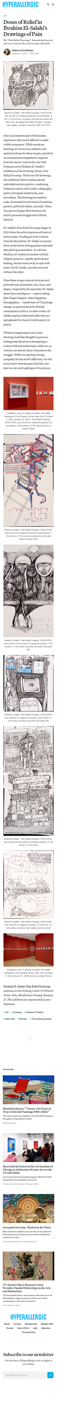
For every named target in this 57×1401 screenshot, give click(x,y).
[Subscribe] (50, 1375)
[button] (31, 1324)
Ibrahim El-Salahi (34, 1012)
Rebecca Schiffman (22, 50)
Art (5, 16)
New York (10, 1019)
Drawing (17, 1012)
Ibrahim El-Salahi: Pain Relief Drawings (26, 986)
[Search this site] (48, 4)
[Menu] (53, 4)
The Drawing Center (41, 1019)
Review (23, 1019)
